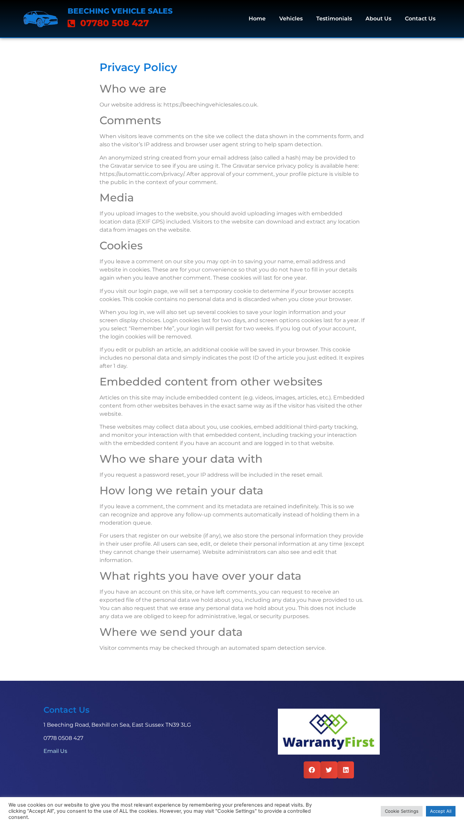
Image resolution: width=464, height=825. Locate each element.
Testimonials (334, 18)
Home (257, 18)
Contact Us (420, 18)
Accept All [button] (440, 811)
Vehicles (291, 18)
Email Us (55, 751)
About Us (378, 18)
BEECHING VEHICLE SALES (120, 11)
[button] (312, 769)
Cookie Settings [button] (401, 811)
